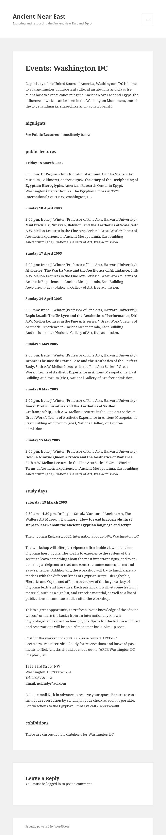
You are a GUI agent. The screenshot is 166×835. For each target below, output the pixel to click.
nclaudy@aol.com (51, 683)
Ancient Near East (39, 16)
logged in (53, 783)
